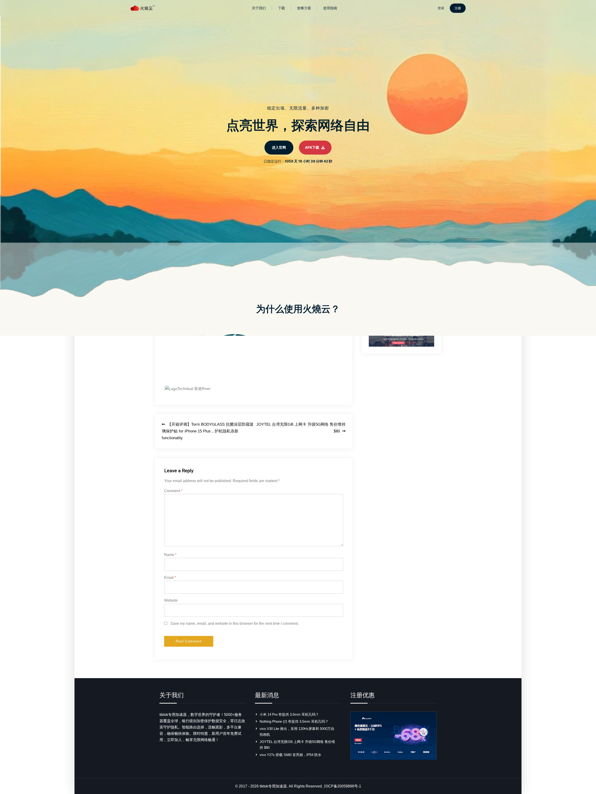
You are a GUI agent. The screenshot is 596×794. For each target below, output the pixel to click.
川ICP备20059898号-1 (342, 786)
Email (170, 578)
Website (171, 600)
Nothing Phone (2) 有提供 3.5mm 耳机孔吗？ (294, 721)
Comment (173, 491)
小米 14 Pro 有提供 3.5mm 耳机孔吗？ (289, 714)
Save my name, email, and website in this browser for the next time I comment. (234, 623)
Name (170, 555)
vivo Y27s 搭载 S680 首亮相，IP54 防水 (290, 755)
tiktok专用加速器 (273, 786)
